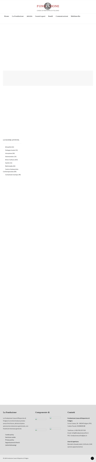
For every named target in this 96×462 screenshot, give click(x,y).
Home (6, 16)
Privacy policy (9, 440)
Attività (29, 16)
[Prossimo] (90, 392)
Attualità (8, 147)
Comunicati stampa (11, 175)
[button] (7, 21)
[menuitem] (6, 16)
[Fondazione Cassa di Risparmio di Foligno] (48, 7)
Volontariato (9, 156)
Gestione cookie (10, 437)
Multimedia (75, 16)
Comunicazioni (62, 16)
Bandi (50, 16)
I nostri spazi (40, 16)
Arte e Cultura (9, 160)
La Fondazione (18, 16)
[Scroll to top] (92, 458)
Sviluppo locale (10, 150)
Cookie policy (9, 435)
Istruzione (8, 153)
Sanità (7, 163)
